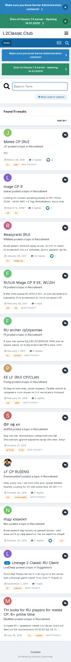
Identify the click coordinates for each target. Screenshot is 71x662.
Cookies (36, 652)
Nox (6, 523)
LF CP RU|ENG (16, 472)
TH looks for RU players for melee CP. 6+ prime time (33, 612)
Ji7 (5, 146)
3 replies (36, 159)
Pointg (7, 381)
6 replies (37, 350)
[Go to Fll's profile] (8, 274)
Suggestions (44, 567)
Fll (5, 287)
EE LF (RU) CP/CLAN (21, 377)
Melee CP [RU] (16, 142)
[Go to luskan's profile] (8, 178)
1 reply (38, 303)
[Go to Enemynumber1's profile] (8, 463)
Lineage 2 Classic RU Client (35, 563)
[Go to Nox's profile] (8, 510)
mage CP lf (13, 186)
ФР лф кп (12, 424)
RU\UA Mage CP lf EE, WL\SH (29, 282)
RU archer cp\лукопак (23, 330)
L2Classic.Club (18, 33)
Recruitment (36, 146)
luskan (7, 191)
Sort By (61, 121)
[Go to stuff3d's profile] (8, 415)
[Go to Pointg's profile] (8, 368)
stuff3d (8, 429)
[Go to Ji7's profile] (8, 133)
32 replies (39, 255)
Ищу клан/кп (15, 519)
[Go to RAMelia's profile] (8, 226)
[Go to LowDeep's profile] (8, 554)
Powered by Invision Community (35, 656)
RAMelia (8, 239)
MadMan (9, 619)
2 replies (39, 398)
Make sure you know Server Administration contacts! (33, 7)
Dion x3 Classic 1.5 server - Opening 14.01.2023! (33, 21)
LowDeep (9, 567)
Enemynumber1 (13, 476)
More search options (52, 96)
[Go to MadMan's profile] (8, 601)
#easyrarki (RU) (17, 234)
